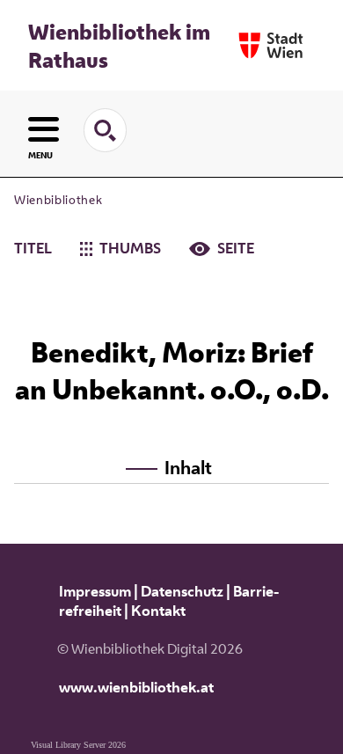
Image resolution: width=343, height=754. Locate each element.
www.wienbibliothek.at (136, 687)
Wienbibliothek (58, 200)
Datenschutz (182, 591)
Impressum (95, 591)
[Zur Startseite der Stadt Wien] (271, 45)
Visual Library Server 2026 (78, 745)
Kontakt (158, 610)
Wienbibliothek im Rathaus (119, 46)
